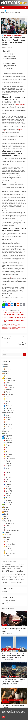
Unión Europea (13, 582)
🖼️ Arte (6, 376)
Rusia (6, 581)
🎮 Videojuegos (9, 410)
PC (18, 577)
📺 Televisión (8, 408)
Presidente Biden (14, 328)
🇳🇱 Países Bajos (9, 482)
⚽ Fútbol (7, 539)
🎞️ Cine (6, 396)
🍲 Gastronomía (7, 429)
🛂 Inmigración (7, 436)
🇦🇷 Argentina (8, 443)
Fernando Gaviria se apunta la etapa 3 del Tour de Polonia (13, 343)
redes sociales (18, 579)
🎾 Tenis (6, 555)
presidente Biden (20, 104)
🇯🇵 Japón (7, 472)
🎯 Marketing (9, 387)
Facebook (8, 573)
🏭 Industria (7, 525)
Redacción (10, 659)
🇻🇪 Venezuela (8, 502)
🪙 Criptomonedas (10, 380)
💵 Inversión (8, 390)
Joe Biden (23, 574)
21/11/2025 (5, 659)
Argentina (8, 564)
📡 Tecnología (6, 521)
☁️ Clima (5, 364)
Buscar (24, 354)
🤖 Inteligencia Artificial (11, 530)
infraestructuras (21, 327)
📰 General (5, 431)
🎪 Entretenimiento (8, 394)
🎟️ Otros (6, 403)
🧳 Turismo (5, 532)
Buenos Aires (7, 566)
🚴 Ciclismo (7, 546)
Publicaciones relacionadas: (9, 69)
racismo (17, 330)
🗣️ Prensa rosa (8, 406)
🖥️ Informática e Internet (12, 528)
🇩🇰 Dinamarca (8, 454)
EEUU (13, 568)
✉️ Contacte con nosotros (8, 600)
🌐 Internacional (7, 35)
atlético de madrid (14, 564)
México (22, 576)
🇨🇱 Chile (6, 447)
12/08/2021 (5, 47)
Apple (3, 564)
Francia (15, 573)
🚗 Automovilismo (9, 544)
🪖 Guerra (5, 433)
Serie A (9, 581)
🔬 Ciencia (5, 371)
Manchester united (16, 576)
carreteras (17, 324)
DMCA (3, 603)
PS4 (6, 579)
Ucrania (17, 581)
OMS (14, 577)
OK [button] (3, 716)
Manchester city (9, 576)
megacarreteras (6, 328)
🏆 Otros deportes (9, 553)
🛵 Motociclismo (9, 551)
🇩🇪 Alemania (8, 440)
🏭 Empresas (8, 385)
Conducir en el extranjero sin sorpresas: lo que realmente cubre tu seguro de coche (14, 630)
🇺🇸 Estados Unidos (17, 35)
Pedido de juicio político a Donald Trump (14, 312)
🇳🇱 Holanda (7, 463)
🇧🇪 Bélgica (7, 445)
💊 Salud (5, 519)
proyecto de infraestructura (8, 330)
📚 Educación (8, 383)
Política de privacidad (7, 602)
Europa (3, 573)
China (21, 566)
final (12, 573)
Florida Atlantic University (9, 193)
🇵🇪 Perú (6, 486)
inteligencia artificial (14, 574)
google (19, 573)
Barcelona (21, 564)
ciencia (3, 568)
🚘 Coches (7, 417)
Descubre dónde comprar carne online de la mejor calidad (14, 337)
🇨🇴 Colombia (8, 452)
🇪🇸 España (7, 456)
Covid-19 (8, 568)
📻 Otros (5, 512)
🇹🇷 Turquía (7, 496)
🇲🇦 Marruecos (8, 475)
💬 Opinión (5, 509)
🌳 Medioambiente (8, 505)
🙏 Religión (5, 516)
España (5, 571)
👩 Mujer (5, 507)
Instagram (7, 574)
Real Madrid (11, 579)
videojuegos (20, 582)
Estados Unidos (5, 325)
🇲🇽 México (7, 477)
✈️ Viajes (5, 367)
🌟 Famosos (8, 399)
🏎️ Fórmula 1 (8, 548)
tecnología (13, 581)
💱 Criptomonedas (10, 523)
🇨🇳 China (6, 449)
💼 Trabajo (7, 392)
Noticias (10, 47)
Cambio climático (11, 324)
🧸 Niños (6, 426)
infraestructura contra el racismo (9, 327)
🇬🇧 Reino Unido (8, 491)
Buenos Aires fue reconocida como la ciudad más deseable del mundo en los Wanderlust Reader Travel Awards (13, 655)
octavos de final (9, 577)
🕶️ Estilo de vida (7, 413)
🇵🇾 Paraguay (7, 484)
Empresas (18, 568)
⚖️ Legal (6, 415)
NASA (3, 577)
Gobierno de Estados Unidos (16, 325)
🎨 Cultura (5, 373)
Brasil (3, 566)
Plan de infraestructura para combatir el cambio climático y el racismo (10, 54)
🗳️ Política (5, 514)
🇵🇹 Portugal (7, 489)
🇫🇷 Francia (7, 461)
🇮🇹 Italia (6, 470)
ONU (16, 577)
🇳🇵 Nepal (6, 479)
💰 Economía (6, 378)
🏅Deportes (6, 537)
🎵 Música (7, 401)
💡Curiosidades (7, 535)
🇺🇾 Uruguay (7, 500)
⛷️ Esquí (6, 542)
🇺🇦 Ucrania (7, 498)
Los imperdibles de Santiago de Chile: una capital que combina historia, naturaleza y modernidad (13, 681)
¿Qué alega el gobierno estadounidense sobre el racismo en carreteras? (10, 60)
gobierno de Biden (14, 277)
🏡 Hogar (7, 422)
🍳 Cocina (7, 419)
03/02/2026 (5, 633)
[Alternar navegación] (3, 7)
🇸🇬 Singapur (7, 493)
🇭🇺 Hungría (7, 466)
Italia (19, 574)
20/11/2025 (5, 685)
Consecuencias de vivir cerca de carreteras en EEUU (10, 65)
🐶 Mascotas (8, 424)
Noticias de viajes (8, 609)
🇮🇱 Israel (6, 468)
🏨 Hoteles (7, 369)
